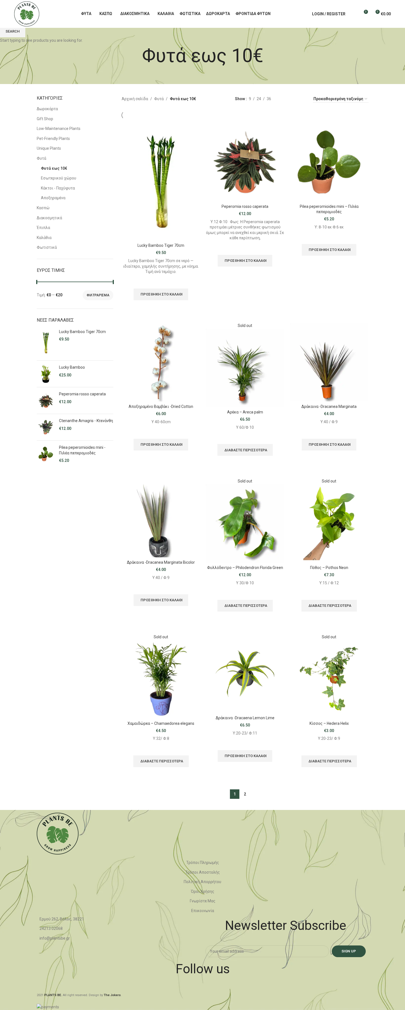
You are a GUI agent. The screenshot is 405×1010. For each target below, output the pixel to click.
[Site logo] (26, 13)
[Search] (353, 13)
